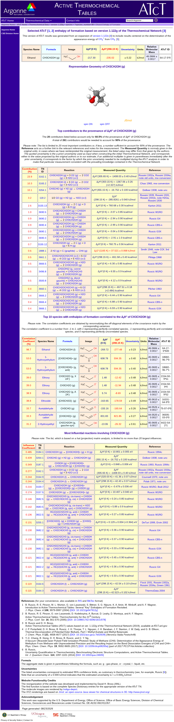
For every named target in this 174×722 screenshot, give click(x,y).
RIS (80, 600)
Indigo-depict (70, 689)
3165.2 (42, 183)
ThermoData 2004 (155, 590)
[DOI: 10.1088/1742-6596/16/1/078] (86, 619)
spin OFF (105, 124)
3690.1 (42, 231)
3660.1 (42, 288)
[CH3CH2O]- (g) (56, 521)
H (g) (73, 207)
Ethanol (46, 349)
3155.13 (42, 205)
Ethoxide (46, 400)
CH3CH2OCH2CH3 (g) (66, 262)
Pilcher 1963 (155, 288)
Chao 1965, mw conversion (155, 183)
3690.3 (42, 238)
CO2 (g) (66, 258)
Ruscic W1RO (154, 212)
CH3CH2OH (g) (58, 175)
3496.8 (42, 271)
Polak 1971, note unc (155, 481)
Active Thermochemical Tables (87, 9)
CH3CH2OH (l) (58, 182)
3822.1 (40, 576)
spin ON (88, 124)
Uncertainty (128, 49)
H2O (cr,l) (73, 178)
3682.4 (40, 539)
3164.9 (40, 477)
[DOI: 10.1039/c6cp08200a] (93, 646)
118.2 (43, 197)
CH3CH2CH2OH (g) (64, 210)
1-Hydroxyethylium (46, 358)
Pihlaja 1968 (155, 257)
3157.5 (40, 492)
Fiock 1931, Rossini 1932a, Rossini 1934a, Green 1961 (155, 584)
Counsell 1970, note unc (155, 477)
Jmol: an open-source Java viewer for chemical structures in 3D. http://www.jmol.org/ (104, 692)
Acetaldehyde (46, 408)
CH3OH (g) (61, 463)
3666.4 (42, 302)
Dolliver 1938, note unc (155, 190)
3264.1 (42, 190)
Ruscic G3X (155, 231)
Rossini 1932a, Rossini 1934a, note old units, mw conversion (155, 176)
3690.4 (42, 225)
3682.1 (40, 548)
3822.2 (40, 567)
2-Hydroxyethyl (46, 424)
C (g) (79, 204)
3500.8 (42, 280)
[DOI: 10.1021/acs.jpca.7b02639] (88, 634)
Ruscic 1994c (155, 452)
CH (101, 39)
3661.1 (42, 257)
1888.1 (42, 250)
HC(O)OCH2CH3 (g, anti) (64, 512)
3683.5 (40, 506)
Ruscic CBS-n (154, 225)
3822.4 (40, 557)
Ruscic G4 (154, 218)
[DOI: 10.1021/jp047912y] (84, 610)
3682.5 (40, 499)
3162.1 (42, 176)
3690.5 (42, 212)
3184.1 (40, 452)
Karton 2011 (154, 205)
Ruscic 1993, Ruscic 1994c (154, 464)
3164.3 (40, 590)
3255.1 (40, 522)
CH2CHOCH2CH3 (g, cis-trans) (64, 496)
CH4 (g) (83, 250)
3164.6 (40, 584)
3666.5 (42, 263)
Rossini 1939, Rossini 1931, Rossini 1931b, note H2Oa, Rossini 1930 (155, 198)
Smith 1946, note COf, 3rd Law (155, 251)
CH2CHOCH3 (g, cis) (65, 499)
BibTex (90, 600)
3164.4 (40, 481)
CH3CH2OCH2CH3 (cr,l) (65, 256)
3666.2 (42, 295)
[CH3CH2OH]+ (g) (65, 488)
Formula (51, 49)
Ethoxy (46, 377)
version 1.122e (101, 35)
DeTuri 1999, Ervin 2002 (155, 522)
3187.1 (40, 464)
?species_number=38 (84, 25)
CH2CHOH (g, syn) (63, 508)
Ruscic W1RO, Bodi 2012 (155, 486)
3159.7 (40, 486)
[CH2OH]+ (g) (82, 466)
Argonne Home (8, 25)
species (69, 25)
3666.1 (42, 308)
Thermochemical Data (39, 25)
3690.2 (42, 218)
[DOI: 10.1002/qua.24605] (90, 655)
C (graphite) (69, 250)
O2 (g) (75, 175)
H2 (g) (69, 188)
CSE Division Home (10, 33)
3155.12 (42, 244)
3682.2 (40, 530)
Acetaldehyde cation (46, 416)
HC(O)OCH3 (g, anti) (65, 514)
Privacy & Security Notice (11, 720)
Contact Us (28, 720)
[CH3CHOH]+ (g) (75, 452)
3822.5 (40, 514)
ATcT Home (22, 25)
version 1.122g (57, 25)
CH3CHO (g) (56, 188)
